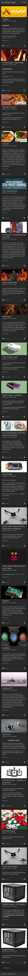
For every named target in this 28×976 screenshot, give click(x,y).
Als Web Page (9, 2)
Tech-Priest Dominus (10, 191)
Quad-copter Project (9, 866)
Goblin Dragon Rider (9, 282)
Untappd (5, 19)
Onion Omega (7, 474)
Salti (15, 21)
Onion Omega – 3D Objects (12, 395)
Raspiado (5, 601)
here (20, 751)
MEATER (19, 119)
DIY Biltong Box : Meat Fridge (12, 63)
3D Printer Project (8, 831)
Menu (25, 2)
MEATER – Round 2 (9, 107)
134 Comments (8, 457)
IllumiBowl (6, 648)
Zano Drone (6, 734)
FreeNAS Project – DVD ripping (13, 904)
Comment (6, 45)
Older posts (6, 968)
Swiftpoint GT (7, 688)
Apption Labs (22, 153)
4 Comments (7, 90)
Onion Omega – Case (9, 357)
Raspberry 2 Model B (19, 574)
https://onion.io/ (16, 494)
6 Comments (7, 377)
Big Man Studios (12, 974)
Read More (5, 40)
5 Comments (7, 174)
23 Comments (7, 806)
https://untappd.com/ (9, 37)
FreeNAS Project (8, 950)
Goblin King (6, 317)
